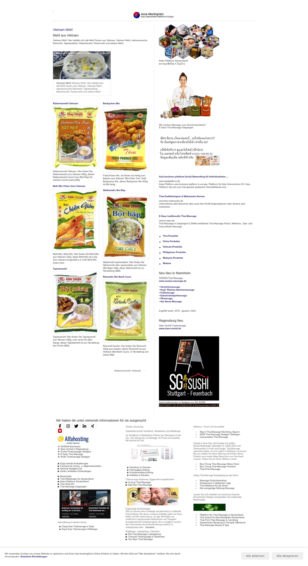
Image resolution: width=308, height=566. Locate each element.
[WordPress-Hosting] (73, 444)
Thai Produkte (170, 236)
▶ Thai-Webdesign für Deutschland (76, 479)
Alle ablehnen (255, 556)
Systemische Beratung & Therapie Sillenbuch (223, 522)
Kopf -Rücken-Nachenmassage (177, 289)
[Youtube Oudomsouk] (60, 431)
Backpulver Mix (111, 103)
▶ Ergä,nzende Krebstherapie (73, 463)
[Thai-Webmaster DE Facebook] (60, 426)
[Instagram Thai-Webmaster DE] (68, 426)
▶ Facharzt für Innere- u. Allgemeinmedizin (79, 466)
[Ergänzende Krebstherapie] (153, 505)
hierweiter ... (151, 527)
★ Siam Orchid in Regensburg (73, 449)
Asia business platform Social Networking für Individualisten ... (193, 176)
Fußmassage (167, 292)
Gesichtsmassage (170, 287)
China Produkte (171, 241)
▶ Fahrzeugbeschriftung (138, 470)
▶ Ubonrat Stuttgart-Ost (70, 468)
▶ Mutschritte (64, 476)
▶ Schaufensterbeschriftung (140, 472)
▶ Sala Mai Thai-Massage (139, 484)
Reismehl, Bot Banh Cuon (117, 276)
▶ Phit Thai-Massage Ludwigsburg (143, 534)
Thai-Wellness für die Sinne (214, 485)
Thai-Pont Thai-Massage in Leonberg (219, 520)
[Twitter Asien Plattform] (76, 426)
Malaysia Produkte (173, 258)
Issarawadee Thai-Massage (214, 437)
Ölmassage (166, 298)
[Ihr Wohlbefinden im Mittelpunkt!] (209, 510)
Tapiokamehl (60, 268)
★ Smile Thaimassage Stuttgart (74, 456)
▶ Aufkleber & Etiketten (138, 475)
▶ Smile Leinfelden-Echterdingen (74, 471)
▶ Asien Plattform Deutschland (73, 481)
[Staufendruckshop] (153, 463)
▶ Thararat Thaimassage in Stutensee (145, 536)
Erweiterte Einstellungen (34, 556)
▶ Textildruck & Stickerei (138, 467)
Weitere (167, 263)
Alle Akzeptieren (287, 556)
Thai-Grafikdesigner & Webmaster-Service (182, 196)
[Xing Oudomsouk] (92, 426)
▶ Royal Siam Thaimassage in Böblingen (78, 529)
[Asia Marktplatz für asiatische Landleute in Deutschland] (189, 58)
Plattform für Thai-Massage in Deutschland (221, 515)
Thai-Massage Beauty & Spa (214, 525)
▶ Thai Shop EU (66, 484)
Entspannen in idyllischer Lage (215, 483)
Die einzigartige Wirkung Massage (217, 488)
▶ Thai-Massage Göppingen (72, 486)
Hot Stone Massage (171, 301)
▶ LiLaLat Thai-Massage (138, 482)
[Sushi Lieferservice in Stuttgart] (189, 399)
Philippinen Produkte (174, 252)
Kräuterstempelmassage (173, 295)
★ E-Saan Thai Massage (70, 454)
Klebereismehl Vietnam (65, 103)
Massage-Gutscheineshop (213, 480)
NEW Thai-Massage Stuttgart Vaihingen (220, 434)
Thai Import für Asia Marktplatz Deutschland (222, 517)
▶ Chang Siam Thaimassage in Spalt (76, 526)
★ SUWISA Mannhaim (69, 446)
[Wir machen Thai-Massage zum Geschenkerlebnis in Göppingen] (189, 122)
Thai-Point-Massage (210, 469)
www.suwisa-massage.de (172, 281)
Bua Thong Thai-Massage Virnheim (218, 466)
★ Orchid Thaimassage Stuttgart (74, 451)
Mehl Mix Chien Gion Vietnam (69, 186)
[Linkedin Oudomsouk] (84, 426)
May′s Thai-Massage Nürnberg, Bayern (220, 432)
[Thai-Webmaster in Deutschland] (85, 518)
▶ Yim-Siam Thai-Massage (139, 539)
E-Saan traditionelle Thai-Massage (178, 216)
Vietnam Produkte (172, 246)
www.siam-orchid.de (170, 328)
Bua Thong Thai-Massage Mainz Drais (219, 464)
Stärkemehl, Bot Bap (114, 190)
